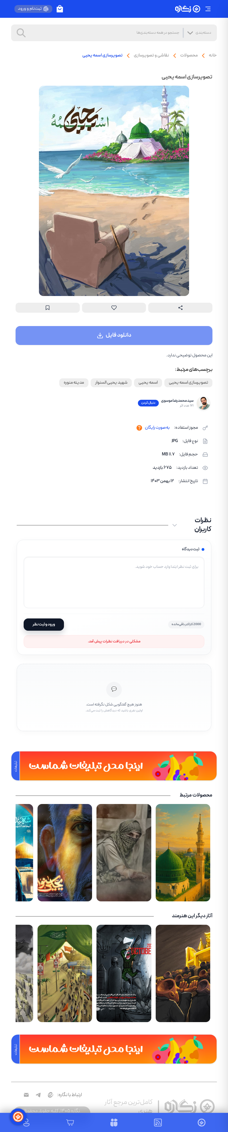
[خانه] (187, 9)
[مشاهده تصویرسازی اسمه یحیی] (114, 191)
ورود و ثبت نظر (44, 624)
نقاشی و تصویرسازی (151, 56)
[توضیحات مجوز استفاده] (139, 428)
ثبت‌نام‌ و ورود (30, 9)
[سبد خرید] (60, 9)
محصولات (189, 56)
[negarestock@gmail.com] (26, 1095)
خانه (213, 56)
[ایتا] (50, 1095)
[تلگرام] (38, 1095)
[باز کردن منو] (208, 8)
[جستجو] (21, 32)
